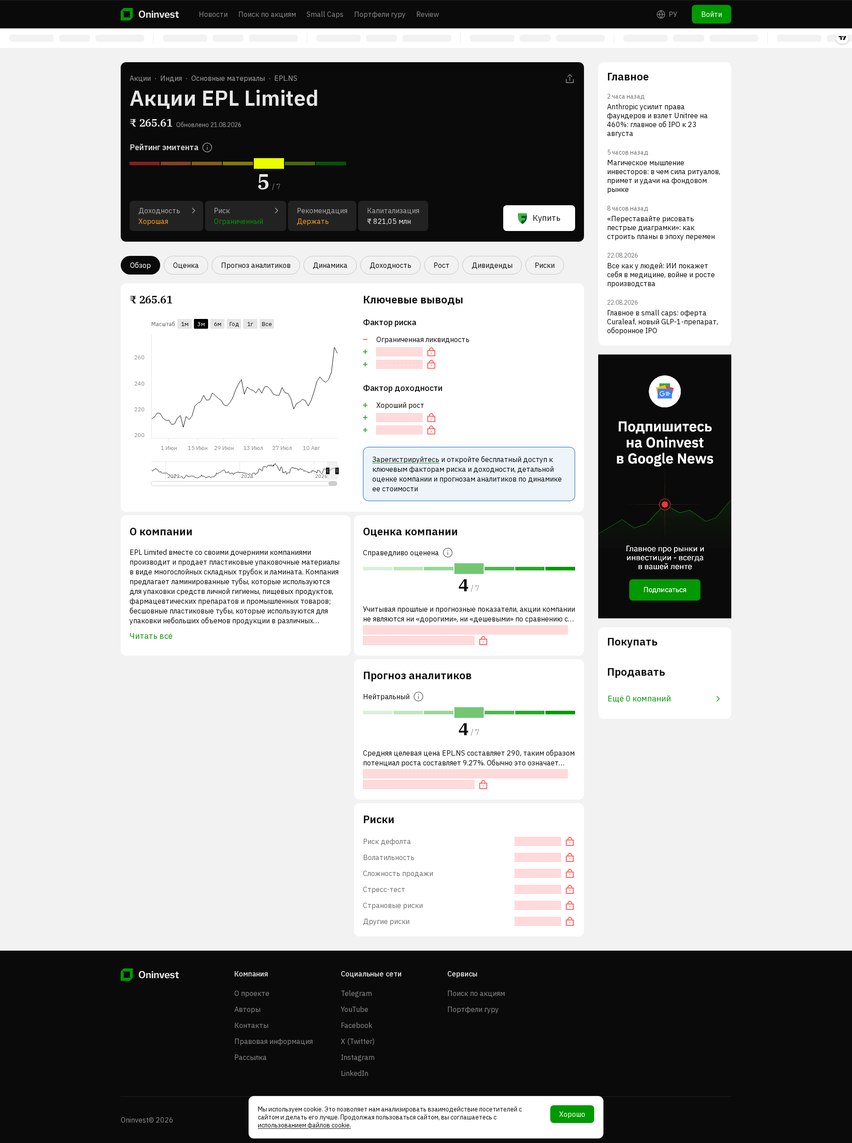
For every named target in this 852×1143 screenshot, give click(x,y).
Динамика (330, 265)
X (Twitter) (358, 1041)
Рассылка (250, 1057)
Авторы (247, 1009)
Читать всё (151, 636)
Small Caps (325, 14)
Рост (442, 265)
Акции (140, 78)
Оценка (186, 265)
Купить (546, 218)
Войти (711, 14)
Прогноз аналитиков (256, 265)
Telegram (356, 993)
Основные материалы (228, 78)
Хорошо (572, 1114)
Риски (545, 265)
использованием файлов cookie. (304, 1125)
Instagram (358, 1057)
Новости (213, 14)
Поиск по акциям (267, 14)
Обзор (140, 265)
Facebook (356, 1025)
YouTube (354, 1009)
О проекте (251, 993)
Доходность (390, 265)
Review (427, 14)
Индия (171, 78)
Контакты (251, 1025)
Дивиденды (492, 265)
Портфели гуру (380, 14)
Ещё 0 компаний (639, 698)
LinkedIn (354, 1073)
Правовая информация (273, 1041)
